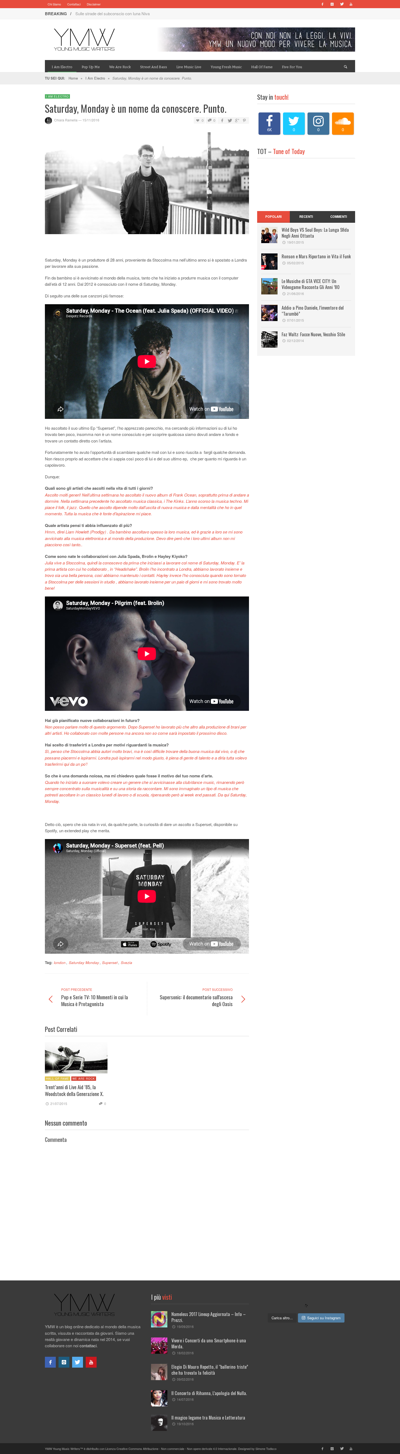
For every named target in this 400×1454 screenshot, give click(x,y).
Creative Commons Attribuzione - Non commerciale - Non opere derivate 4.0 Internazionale (176, 1448)
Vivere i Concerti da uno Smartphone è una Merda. (208, 1343)
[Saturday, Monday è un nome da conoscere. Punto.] (147, 184)
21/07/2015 (58, 1103)
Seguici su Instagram (324, 1317)
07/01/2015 (295, 320)
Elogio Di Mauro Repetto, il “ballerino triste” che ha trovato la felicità (209, 1369)
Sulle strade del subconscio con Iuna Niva (112, 13)
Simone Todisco (266, 1448)
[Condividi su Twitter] (229, 120)
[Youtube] (351, 4)
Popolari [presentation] (273, 216)
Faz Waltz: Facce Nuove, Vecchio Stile (313, 334)
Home (73, 78)
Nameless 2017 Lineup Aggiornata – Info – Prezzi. (208, 1317)
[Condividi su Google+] (237, 120)
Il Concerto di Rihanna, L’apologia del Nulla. (209, 1393)
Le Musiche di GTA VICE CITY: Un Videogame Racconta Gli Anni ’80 (311, 284)
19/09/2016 (185, 1326)
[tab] (273, 217)
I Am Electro (95, 78)
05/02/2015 (295, 262)
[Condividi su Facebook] (222, 120)
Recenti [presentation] (306, 216)
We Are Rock (83, 1079)
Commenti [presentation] (338, 216)
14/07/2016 (185, 1399)
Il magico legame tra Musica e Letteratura (208, 1417)
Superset (110, 962)
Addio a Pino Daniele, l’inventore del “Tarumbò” (313, 310)
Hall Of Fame (57, 1079)
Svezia (126, 962)
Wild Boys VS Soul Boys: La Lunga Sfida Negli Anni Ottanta (315, 232)
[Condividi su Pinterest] (244, 120)
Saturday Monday (84, 962)
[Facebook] (322, 4)
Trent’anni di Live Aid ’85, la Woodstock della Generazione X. (74, 1090)
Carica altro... (282, 1317)
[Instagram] (332, 4)
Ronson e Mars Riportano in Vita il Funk (316, 256)
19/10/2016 (185, 1423)
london (60, 962)
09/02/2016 (185, 1379)
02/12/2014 (295, 340)
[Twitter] (341, 4)
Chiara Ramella (66, 120)
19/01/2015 (295, 242)
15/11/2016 (90, 120)
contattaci (88, 1345)
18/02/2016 (185, 1353)
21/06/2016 (295, 293)
